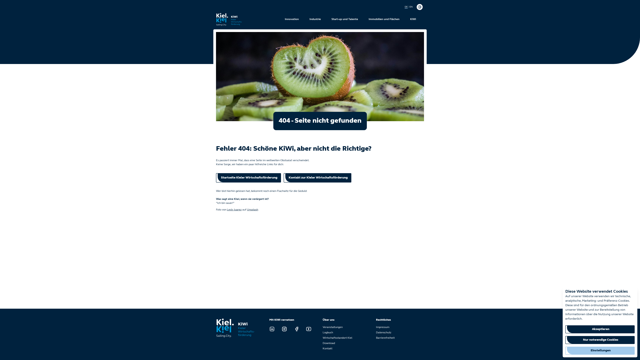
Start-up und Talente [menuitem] (345, 19)
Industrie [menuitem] (315, 19)
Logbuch (328, 332)
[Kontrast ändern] (420, 7)
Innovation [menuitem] (292, 19)
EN (411, 7)
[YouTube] (308, 329)
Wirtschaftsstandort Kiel (337, 338)
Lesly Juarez (234, 209)
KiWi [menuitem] (413, 19)
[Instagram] (284, 329)
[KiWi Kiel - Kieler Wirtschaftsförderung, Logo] (229, 19)
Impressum (382, 327)
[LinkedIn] (272, 329)
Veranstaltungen (333, 327)
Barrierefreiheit (385, 338)
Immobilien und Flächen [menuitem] (384, 19)
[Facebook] (296, 329)
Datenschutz (383, 332)
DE (406, 7)
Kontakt (327, 348)
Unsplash (252, 209)
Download (329, 343)
